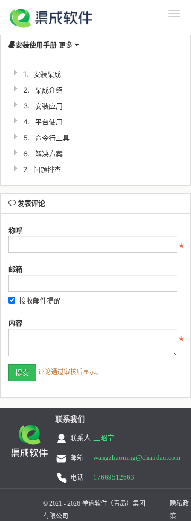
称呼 (15, 230)
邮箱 (15, 269)
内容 (15, 322)
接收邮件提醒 (39, 300)
